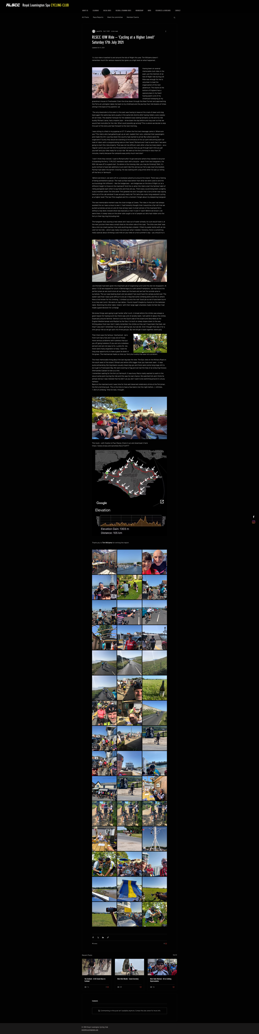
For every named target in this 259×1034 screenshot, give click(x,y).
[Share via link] (108, 937)
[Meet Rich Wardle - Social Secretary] (129, 967)
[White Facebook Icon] (253, 516)
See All (175, 955)
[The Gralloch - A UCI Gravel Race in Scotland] (96, 967)
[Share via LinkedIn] (103, 937)
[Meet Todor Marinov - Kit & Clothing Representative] (162, 967)
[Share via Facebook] (93, 937)
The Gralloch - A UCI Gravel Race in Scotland (94, 980)
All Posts (85, 17)
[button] (85, 10)
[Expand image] (104, 562)
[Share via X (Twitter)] (98, 937)
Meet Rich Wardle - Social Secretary (128, 979)
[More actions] (166, 31)
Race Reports (98, 17)
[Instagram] (253, 521)
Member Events (133, 17)
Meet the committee (115, 17)
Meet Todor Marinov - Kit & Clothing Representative (160, 980)
